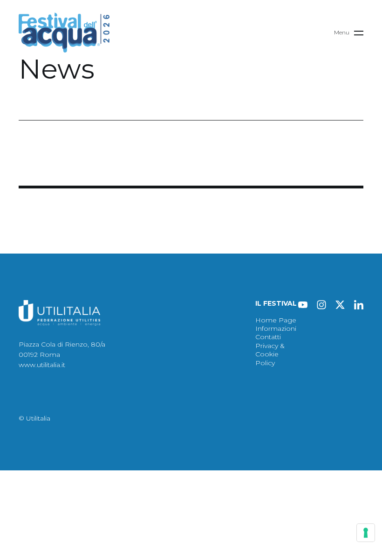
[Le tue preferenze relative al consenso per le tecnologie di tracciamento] (366, 533)
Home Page (275, 320)
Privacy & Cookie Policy (270, 354)
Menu (341, 32)
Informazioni (275, 328)
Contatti (268, 337)
